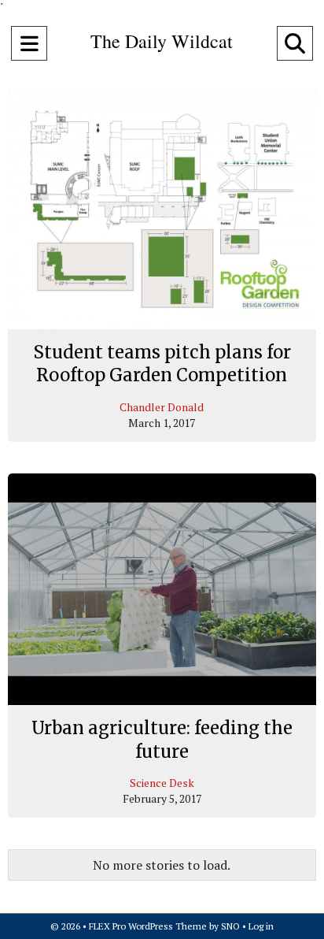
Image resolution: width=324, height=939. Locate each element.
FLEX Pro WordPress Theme (148, 926)
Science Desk (162, 782)
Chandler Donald (162, 406)
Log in (261, 926)
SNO (230, 926)
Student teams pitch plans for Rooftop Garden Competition (162, 364)
